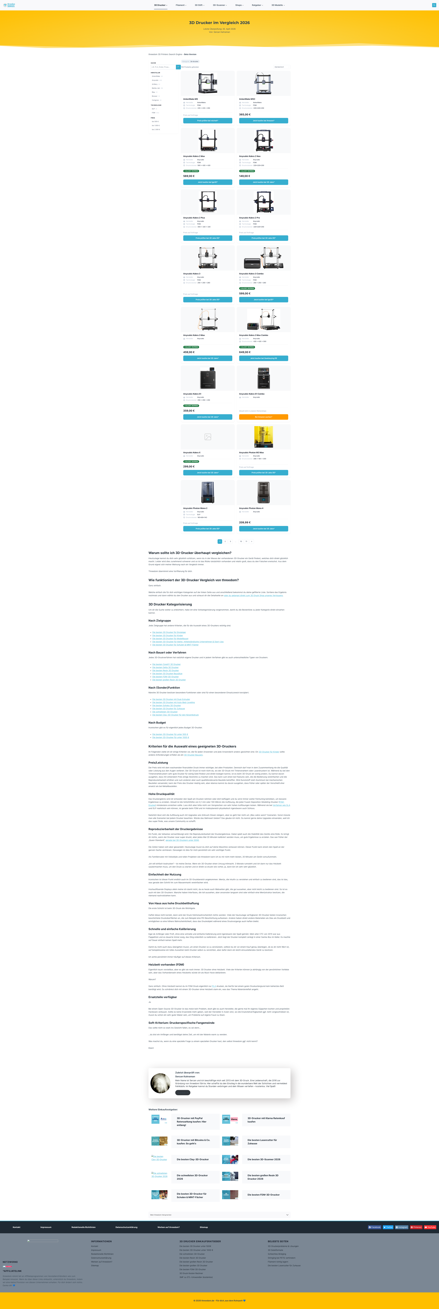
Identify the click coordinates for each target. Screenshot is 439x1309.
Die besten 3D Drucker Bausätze (167, 673)
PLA (214, 986)
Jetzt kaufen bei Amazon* (263, 121)
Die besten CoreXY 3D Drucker (166, 664)
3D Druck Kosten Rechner (191, 1273)
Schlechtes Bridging (277, 1254)
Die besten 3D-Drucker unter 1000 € (196, 1250)
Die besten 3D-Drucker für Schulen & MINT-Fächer (191, 1195)
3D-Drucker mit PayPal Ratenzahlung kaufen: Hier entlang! (191, 1121)
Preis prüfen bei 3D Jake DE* (208, 238)
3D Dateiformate (275, 1250)
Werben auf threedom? (169, 1227)
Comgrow (156, 100)
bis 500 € (155, 121)
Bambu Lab (157, 88)
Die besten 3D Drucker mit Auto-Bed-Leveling (173, 702)
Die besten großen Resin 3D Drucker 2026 (263, 1177)
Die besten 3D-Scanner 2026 (264, 1159)
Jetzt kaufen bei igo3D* (208, 182)
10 (241, 541)
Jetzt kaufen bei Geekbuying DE (263, 358)
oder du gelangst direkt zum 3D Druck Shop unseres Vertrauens (253, 595)
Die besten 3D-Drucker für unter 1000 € (170, 737)
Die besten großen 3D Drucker (193, 1265)
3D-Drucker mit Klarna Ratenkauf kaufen (266, 1120)
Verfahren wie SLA (281, 805)
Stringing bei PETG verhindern (281, 1258)
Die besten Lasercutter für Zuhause (262, 1142)
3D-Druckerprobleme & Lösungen (283, 1246)
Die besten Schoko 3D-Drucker (166, 705)
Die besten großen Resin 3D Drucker (169, 680)
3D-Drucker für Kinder (269, 752)
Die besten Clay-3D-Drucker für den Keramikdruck (175, 715)
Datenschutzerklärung (126, 1227)
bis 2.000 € (156, 129)
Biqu (154, 92)
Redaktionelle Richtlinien (84, 1227)
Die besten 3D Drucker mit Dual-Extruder (171, 699)
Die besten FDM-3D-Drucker (165, 677)
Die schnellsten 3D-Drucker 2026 (192, 1177)
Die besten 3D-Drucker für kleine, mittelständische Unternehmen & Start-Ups (188, 642)
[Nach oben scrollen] (433, 1300)
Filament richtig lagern (278, 1262)
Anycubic (157, 80)
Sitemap (204, 1227)
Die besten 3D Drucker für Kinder (167, 635)
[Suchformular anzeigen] (434, 5)
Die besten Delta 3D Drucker (165, 667)
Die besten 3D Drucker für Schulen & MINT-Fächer (175, 645)
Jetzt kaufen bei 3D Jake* (264, 182)
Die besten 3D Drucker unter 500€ (195, 1246)
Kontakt (16, 1227)
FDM (155, 113)
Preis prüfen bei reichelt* (207, 121)
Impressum (45, 1227)
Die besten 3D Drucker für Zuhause (168, 708)
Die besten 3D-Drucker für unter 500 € (170, 734)
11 (246, 541)
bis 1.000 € (156, 125)
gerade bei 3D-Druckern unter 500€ (182, 840)
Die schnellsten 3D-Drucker (165, 712)
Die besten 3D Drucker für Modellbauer (170, 638)
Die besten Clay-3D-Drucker (193, 1159)
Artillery (156, 84)
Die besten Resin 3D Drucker (165, 670)
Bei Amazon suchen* (263, 417)
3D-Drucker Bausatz (193, 755)
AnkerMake (157, 76)
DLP (154, 109)
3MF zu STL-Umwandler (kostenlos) (196, 1277)
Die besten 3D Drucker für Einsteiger (169, 632)
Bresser (156, 96)
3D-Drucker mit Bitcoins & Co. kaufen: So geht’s (193, 1142)
